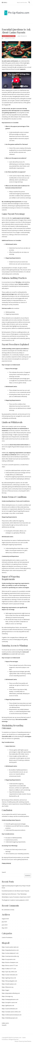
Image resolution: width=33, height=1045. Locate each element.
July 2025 (4, 922)
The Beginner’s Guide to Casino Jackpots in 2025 (15, 900)
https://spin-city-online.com (9, 971)
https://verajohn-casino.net (9, 1002)
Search (4, 872)
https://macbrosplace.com (9, 984)
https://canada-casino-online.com (11, 1012)
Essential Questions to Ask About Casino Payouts (15, 891)
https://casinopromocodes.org (10, 956)
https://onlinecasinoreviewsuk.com (11, 1015)
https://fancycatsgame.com (9, 981)
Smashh (4, 1025)
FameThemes (27, 1041)
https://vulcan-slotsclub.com (9, 975)
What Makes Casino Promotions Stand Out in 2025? (16, 897)
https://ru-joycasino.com (8, 959)
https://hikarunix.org (7, 987)
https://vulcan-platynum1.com (10, 953)
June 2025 (5, 925)
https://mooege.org (7, 996)
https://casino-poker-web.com (10, 947)
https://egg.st (5, 990)
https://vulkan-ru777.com (9, 968)
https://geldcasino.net (8, 1005)
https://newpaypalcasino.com (10, 999)
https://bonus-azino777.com (10, 965)
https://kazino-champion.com (10, 962)
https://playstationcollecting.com (11, 993)
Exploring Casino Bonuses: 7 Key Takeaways (14, 894)
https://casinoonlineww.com (9, 1008)
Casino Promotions (9, 36)
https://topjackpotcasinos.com (10, 950)
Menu (5, 2)
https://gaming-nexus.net (9, 978)
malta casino (5, 1023)
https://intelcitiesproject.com (10, 1018)
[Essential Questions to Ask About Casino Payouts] (16, 49)
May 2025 (4, 928)
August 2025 (5, 918)
